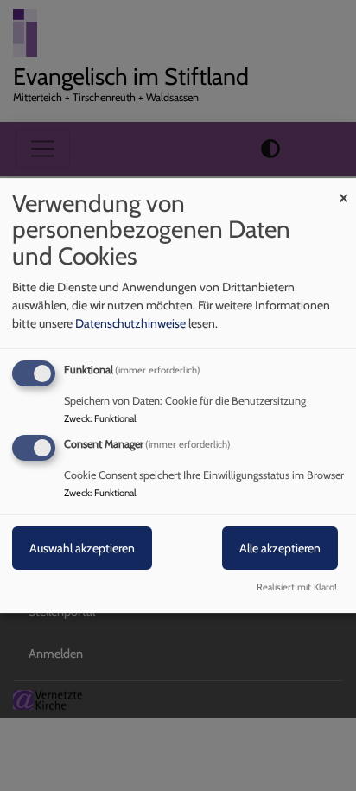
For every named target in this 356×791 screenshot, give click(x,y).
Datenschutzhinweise (130, 323)
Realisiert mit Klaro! (297, 587)
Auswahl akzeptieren (82, 549)
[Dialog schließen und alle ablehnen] (343, 189)
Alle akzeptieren (280, 549)
